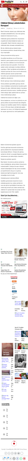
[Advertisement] (14, 128)
